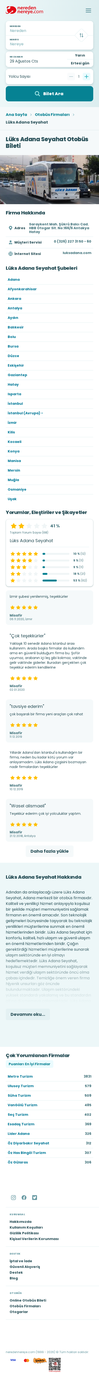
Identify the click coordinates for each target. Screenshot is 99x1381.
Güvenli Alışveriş (25, 1266)
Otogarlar (19, 1311)
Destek (16, 1272)
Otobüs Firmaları (52, 114)
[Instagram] (14, 1197)
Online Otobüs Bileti (28, 1300)
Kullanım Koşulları (26, 1227)
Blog (14, 1278)
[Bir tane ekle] (86, 76)
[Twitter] (35, 1197)
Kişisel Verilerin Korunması (34, 1238)
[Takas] (81, 35)
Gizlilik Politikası (24, 1233)
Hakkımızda (20, 1221)
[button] (88, 10)
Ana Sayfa (16, 114)
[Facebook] (24, 1197)
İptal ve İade (21, 1261)
